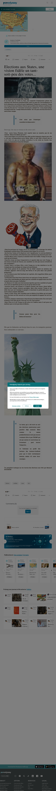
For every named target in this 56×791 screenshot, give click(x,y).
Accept (37, 406)
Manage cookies (16, 406)
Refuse (27, 406)
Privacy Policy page (34, 397)
